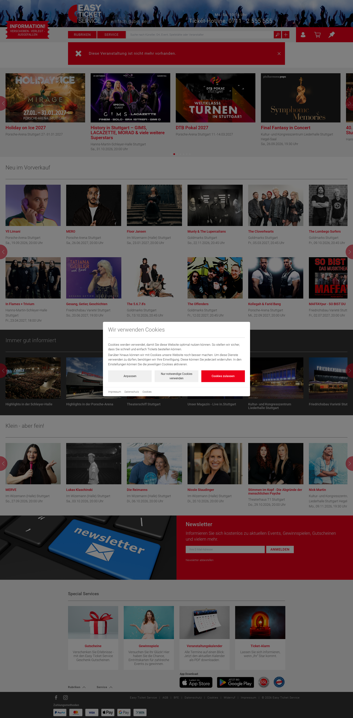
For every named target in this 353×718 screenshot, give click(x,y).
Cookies (146, 391)
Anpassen (130, 376)
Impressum (114, 391)
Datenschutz (131, 391)
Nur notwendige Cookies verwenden (176, 376)
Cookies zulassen (223, 376)
